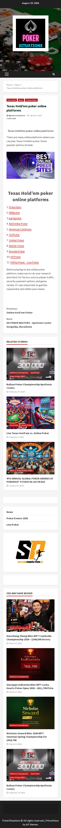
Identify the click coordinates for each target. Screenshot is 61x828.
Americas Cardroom (20, 229)
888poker (14, 212)
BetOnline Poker (18, 223)
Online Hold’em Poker (20, 310)
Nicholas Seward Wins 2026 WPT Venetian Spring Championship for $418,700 (30, 713)
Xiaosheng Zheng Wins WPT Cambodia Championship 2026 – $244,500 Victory (30, 615)
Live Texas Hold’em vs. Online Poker (30, 413)
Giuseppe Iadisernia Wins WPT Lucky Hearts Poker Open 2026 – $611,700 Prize (30, 664)
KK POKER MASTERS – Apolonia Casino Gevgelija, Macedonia (29, 322)
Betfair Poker (16, 245)
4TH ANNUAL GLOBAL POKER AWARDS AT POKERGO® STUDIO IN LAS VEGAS (30, 458)
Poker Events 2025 (17, 376)
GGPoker (14, 234)
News (21, 100)
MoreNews (52, 820)
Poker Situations (30, 54)
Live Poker (11, 100)
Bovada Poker (17, 251)
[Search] (54, 74)
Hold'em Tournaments (19, 373)
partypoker (15, 218)
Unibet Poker (16, 240)
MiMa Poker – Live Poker (24, 262)
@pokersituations (17, 115)
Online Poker (31, 100)
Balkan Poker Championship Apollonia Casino (30, 364)
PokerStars (15, 207)
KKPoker (15, 256)
